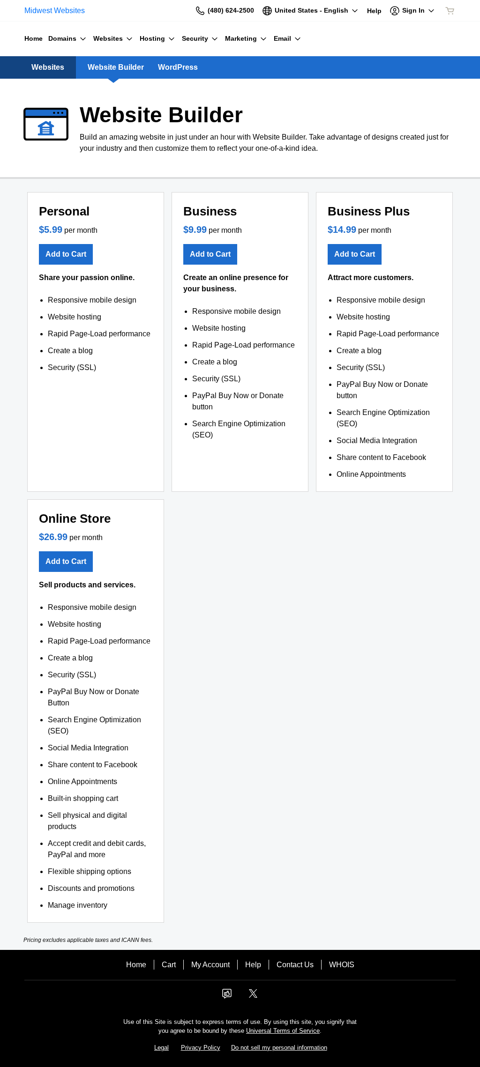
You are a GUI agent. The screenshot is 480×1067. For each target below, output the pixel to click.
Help (253, 965)
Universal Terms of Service (283, 1030)
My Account (210, 965)
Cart (169, 965)
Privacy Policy (200, 1047)
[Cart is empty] (450, 11)
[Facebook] (226, 996)
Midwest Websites (54, 11)
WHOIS (341, 965)
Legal (161, 1047)
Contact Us (295, 965)
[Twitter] (253, 996)
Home (136, 965)
